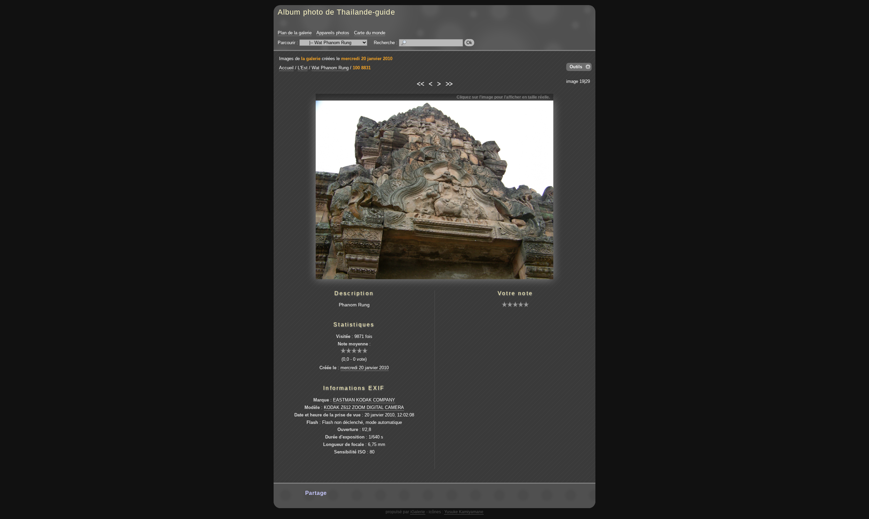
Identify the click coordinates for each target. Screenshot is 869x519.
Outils (576, 66)
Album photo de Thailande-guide (336, 12)
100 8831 (362, 67)
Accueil (286, 67)
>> (448, 83)
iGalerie (417, 512)
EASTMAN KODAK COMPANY (364, 399)
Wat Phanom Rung (330, 67)
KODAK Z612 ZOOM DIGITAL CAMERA (364, 407)
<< (420, 83)
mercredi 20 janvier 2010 (366, 58)
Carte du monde (369, 32)
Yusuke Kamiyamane (463, 512)
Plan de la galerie (295, 32)
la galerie (310, 58)
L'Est (303, 67)
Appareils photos (332, 32)
